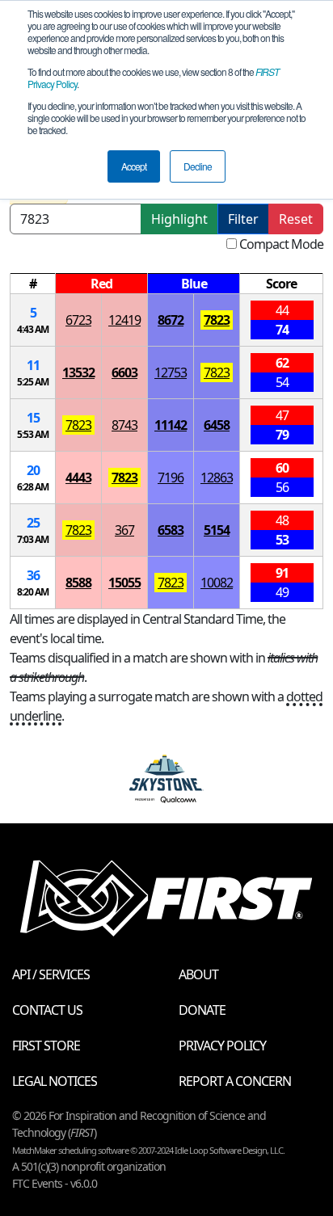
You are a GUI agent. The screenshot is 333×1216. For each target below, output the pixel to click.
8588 (78, 582)
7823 (217, 320)
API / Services (51, 974)
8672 (170, 320)
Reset (296, 219)
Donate (202, 1010)
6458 (217, 425)
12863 (216, 477)
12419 (124, 320)
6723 (78, 320)
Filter (243, 219)
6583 (170, 530)
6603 (124, 372)
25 (33, 523)
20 (33, 470)
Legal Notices (54, 1081)
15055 (124, 582)
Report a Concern (235, 1081)
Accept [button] (133, 166)
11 (33, 365)
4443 (78, 477)
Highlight (179, 219)
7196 (170, 477)
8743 (124, 425)
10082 (216, 582)
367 (124, 530)
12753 (170, 372)
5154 (217, 530)
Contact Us (47, 1010)
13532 (78, 372)
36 (33, 575)
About (198, 974)
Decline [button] (197, 166)
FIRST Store (46, 1045)
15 (33, 418)
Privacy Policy (222, 1045)
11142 (170, 425)
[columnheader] (33, 284)
